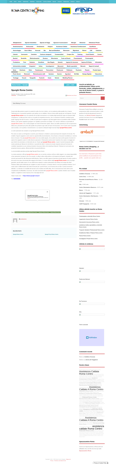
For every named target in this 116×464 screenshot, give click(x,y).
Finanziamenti (78, 58)
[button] (37, 202)
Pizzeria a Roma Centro (84, 431)
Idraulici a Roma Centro (87, 408)
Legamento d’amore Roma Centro (88, 219)
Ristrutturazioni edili (39, 74)
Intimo (40, 66)
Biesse (81, 190)
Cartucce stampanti (45, 54)
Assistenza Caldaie (61, 46)
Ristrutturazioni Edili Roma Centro (88, 385)
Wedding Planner (68, 78)
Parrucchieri (49, 70)
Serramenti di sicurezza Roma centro (89, 222)
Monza (19, 1)
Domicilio (23, 58)
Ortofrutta (22, 70)
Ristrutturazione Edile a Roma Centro (89, 398)
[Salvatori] (92, 249)
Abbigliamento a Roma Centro (98, 381)
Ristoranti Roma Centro (89, 397)
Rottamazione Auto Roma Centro (89, 416)
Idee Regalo (51, 62)
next (73, 85)
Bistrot (84, 50)
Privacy (78, 1)
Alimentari (82, 42)
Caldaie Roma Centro (93, 375)
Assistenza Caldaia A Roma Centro (91, 418)
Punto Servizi (17, 74)
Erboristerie (54, 58)
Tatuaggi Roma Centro (87, 381)
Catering (79, 54)
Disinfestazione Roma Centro (94, 369)
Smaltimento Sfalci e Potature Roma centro (90, 232)
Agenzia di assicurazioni (60, 42)
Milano (54, 1)
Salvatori (81, 268)
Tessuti (24, 78)
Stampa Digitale (86, 74)
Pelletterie (69, 70)
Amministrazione (18, 46)
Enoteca (45, 58)
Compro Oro (70, 54)
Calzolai (15, 54)
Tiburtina (32, 1)
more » (28, 198)
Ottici (30, 70)
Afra (80, 184)
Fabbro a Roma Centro (91, 413)
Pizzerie (87, 70)
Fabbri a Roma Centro (94, 392)
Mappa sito (68, 459)
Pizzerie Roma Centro (86, 378)
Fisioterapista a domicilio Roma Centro (89, 216)
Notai (14, 70)
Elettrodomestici (34, 58)
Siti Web (76, 74)
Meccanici (60, 66)
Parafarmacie (39, 70)
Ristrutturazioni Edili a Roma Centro (88, 405)
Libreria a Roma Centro (99, 430)
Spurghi (25, 85)
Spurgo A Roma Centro (44, 212)
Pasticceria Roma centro (94, 404)
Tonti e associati (83, 324)
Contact (73, 1)
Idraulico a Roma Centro (84, 392)
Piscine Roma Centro (85, 235)
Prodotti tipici (97, 70)
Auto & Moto (28, 50)
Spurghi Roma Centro (32, 195)
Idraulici (60, 62)
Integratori (32, 66)
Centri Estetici (90, 54)
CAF (91, 50)
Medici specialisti (72, 66)
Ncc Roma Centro (89, 423)
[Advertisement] (72, 26)
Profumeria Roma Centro (87, 434)
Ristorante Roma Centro (86, 430)
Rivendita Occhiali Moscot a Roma (88, 179)
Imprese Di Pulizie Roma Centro (85, 394)
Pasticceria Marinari (84, 279)
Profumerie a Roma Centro (90, 380)
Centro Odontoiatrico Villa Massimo (88, 196)
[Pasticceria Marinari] (92, 271)
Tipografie (33, 78)
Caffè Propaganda (84, 204)
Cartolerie (34, 54)
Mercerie (83, 66)
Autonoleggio (17, 50)
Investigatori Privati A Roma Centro (89, 435)
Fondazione (16, 62)
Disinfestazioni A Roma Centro (95, 384)
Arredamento (40, 46)
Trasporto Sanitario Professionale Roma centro (91, 230)
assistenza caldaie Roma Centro (91, 427)
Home (11, 1)
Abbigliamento (17, 42)
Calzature (98, 50)
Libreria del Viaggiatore (85, 193)
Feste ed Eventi (65, 58)
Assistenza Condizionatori (78, 46)
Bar (45, 50)
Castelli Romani (47, 1)
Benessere (66, 50)
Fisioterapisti (89, 58)
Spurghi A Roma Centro (20, 212)
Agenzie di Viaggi (45, 42)
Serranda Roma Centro (84, 384)
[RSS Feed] (106, 1)
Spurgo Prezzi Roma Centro (51, 234)
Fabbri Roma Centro (96, 411)
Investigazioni (50, 66)
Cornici (99, 54)
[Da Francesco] (92, 282)
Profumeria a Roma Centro (90, 412)
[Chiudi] (47, 192)
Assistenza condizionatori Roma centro (91, 410)
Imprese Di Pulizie (86, 62)
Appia (15, 1)
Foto (24, 62)
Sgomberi (68, 74)
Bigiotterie (76, 50)
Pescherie (79, 70)
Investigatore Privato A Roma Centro (91, 402)
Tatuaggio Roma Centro (90, 399)
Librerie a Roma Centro (87, 426)
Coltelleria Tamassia (84, 173)
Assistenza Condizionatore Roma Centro (90, 382)
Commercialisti (59, 54)
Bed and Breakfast (54, 50)
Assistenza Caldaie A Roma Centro (91, 388)
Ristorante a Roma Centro (86, 391)
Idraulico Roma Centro (89, 414)
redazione (13, 95)
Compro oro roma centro (90, 433)
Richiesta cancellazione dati (60, 460)
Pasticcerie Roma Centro (98, 374)
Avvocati (37, 50)
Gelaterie (32, 62)
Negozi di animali (94, 66)
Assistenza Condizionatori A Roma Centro (90, 393)
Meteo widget (91, 337)
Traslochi (41, 78)
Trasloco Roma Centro (84, 375)
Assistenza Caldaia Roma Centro (89, 372)
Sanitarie (51, 74)
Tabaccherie (98, 74)
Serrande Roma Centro (84, 421)
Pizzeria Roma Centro (94, 431)
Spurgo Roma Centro (55, 212)
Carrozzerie (24, 54)
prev (67, 85)
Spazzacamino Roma (85, 450)
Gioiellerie (41, 62)
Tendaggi (15, 78)
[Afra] (92, 304)
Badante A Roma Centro (94, 421)
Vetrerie (57, 78)
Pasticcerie (60, 70)
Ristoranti (27, 74)
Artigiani (50, 46)
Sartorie (59, 74)
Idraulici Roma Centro (83, 369)
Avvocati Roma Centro (91, 424)
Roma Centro (16, 85)
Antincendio (29, 46)
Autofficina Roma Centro (87, 396)
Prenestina (66, 1)
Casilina (60, 1)
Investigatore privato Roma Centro (87, 407)
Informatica (98, 62)
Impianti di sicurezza (72, 62)
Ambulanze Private (94, 42)
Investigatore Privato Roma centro (88, 238)
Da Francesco (83, 301)
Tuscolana (38, 1)
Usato (49, 78)
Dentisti (15, 58)
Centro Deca (82, 176)
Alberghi (73, 42)
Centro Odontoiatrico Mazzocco (87, 187)
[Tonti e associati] (92, 315)
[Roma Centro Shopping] (53, 14)
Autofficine (92, 46)
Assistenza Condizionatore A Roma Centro (88, 378)
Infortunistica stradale (19, 66)
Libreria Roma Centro (87, 411)
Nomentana (25, 1)
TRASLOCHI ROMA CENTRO (92, 403)
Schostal (81, 201)
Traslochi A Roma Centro (99, 391)
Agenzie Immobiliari (30, 42)
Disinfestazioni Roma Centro (88, 401)
